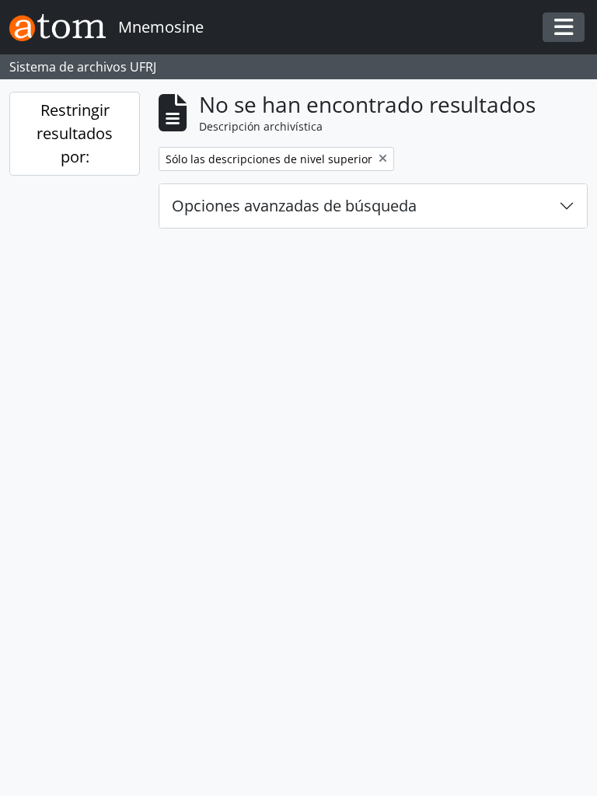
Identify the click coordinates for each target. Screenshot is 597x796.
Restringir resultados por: (75, 133)
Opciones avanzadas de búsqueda (294, 205)
